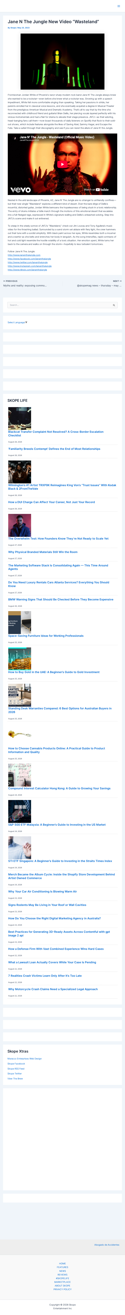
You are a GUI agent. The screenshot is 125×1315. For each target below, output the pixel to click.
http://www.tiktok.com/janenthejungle (27, 269)
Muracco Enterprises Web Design (24, 1058)
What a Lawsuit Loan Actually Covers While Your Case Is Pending (52, 962)
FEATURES (62, 1267)
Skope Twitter (14, 1073)
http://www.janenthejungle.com (24, 255)
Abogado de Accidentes (106, 1244)
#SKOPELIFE (62, 1278)
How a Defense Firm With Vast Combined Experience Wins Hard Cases (56, 948)
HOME (62, 1263)
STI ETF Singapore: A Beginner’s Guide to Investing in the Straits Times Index (60, 861)
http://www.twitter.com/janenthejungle (28, 262)
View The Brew (15, 1078)
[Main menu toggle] (119, 6)
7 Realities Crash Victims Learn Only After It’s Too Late (45, 975)
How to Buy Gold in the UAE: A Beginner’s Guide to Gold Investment (54, 672)
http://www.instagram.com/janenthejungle (30, 266)
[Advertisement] (62, 1138)
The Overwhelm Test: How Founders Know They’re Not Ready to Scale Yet (58, 538)
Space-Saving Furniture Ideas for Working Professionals (46, 635)
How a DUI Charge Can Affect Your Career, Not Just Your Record (51, 502)
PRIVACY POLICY (63, 1289)
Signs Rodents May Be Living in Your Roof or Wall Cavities (47, 905)
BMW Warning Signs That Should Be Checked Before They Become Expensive (60, 599)
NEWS (62, 1271)
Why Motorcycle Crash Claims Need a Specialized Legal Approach (53, 989)
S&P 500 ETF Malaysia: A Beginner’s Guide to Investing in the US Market (57, 824)
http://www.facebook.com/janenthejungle (29, 258)
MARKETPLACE (62, 1282)
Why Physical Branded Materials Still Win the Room (42, 552)
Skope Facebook (16, 1063)
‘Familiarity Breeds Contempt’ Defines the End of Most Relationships (54, 448)
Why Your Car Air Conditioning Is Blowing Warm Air (42, 891)
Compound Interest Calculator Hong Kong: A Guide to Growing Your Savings (59, 788)
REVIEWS (62, 1274)
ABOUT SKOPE (62, 1285)
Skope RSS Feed (15, 1068)
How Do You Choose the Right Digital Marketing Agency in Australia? (54, 918)
